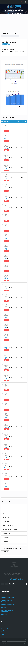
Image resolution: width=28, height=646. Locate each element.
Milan (8, 148)
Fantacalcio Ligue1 (5, 601)
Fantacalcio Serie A (5, 596)
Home (7, 13)
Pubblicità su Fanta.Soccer (7, 633)
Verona (6, 158)
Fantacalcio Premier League (7, 597)
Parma (6, 258)
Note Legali (22, 640)
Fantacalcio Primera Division (7, 599)
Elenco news (5, 551)
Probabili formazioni (6, 615)
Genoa (6, 208)
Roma (5, 308)
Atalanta (6, 298)
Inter (8, 278)
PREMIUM (3, 634)
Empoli (6, 188)
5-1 (6, 360)
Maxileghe (3, 608)
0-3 (6, 330)
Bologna (6, 249)
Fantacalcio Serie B (5, 603)
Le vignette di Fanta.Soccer (7, 630)
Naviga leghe (4, 607)
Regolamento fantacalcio (7, 610)
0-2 (6, 439)
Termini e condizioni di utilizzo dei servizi (16, 641)
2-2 (6, 150)
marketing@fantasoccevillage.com (15, 579)
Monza (6, 238)
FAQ (2, 631)
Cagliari (6, 228)
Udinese (5, 138)
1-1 (6, 300)
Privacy (4, 641)
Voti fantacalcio (5, 611)
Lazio (6, 128)
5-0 (6, 410)
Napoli (6, 268)
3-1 (6, 131)
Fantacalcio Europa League (7, 606)
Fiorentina (6, 167)
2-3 (6, 180)
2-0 (6, 310)
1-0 (6, 200)
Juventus (6, 198)
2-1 (6, 141)
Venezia (6, 129)
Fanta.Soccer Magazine (6, 628)
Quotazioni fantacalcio (6, 613)
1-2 (6, 290)
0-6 (6, 280)
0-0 (6, 380)
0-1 (6, 241)
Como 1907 (6, 218)
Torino (5, 177)
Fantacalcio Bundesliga (6, 600)
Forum (2, 627)
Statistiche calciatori (6, 614)
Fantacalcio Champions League (8, 604)
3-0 (6, 210)
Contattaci (21, 584)
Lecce (6, 287)
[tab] (15, 128)
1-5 (6, 220)
